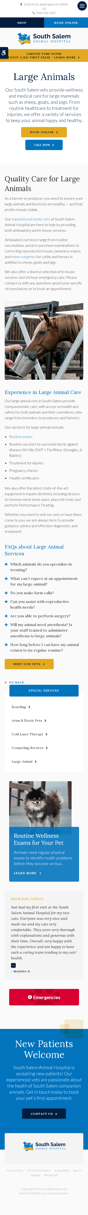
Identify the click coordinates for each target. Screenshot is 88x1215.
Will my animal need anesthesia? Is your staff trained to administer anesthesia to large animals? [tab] (41, 630)
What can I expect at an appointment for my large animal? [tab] (44, 581)
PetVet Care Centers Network (50, 1193)
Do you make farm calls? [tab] (32, 592)
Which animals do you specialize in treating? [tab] (41, 567)
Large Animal (22, 761)
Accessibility (62, 1170)
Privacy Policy (15, 1170)
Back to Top (50, 1175)
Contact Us (42, 1113)
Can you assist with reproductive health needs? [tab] (39, 604)
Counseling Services (27, 748)
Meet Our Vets (27, 664)
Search (77, 1170)
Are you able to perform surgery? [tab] (40, 615)
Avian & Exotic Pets (27, 720)
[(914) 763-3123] (44, 145)
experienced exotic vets (31, 219)
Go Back (16, 682)
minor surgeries (23, 256)
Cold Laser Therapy (27, 734)
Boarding (19, 707)
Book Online (42, 132)
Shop (22, 22)
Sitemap (35, 1175)
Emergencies (46, 997)
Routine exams (21, 436)
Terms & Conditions (39, 1170)
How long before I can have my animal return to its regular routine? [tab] (44, 647)
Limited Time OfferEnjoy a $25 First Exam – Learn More (42, 55)
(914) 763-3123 (46, 13)
